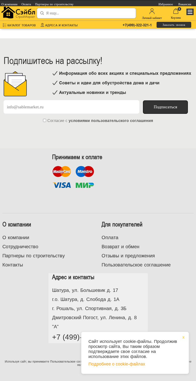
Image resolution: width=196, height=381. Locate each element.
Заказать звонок (174, 25)
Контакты (12, 264)
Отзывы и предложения (128, 255)
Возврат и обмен (120, 246)
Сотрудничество (20, 246)
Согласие (55, 121)
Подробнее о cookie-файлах (116, 364)
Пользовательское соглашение (136, 264)
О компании (15, 237)
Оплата (110, 237)
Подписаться (165, 106)
